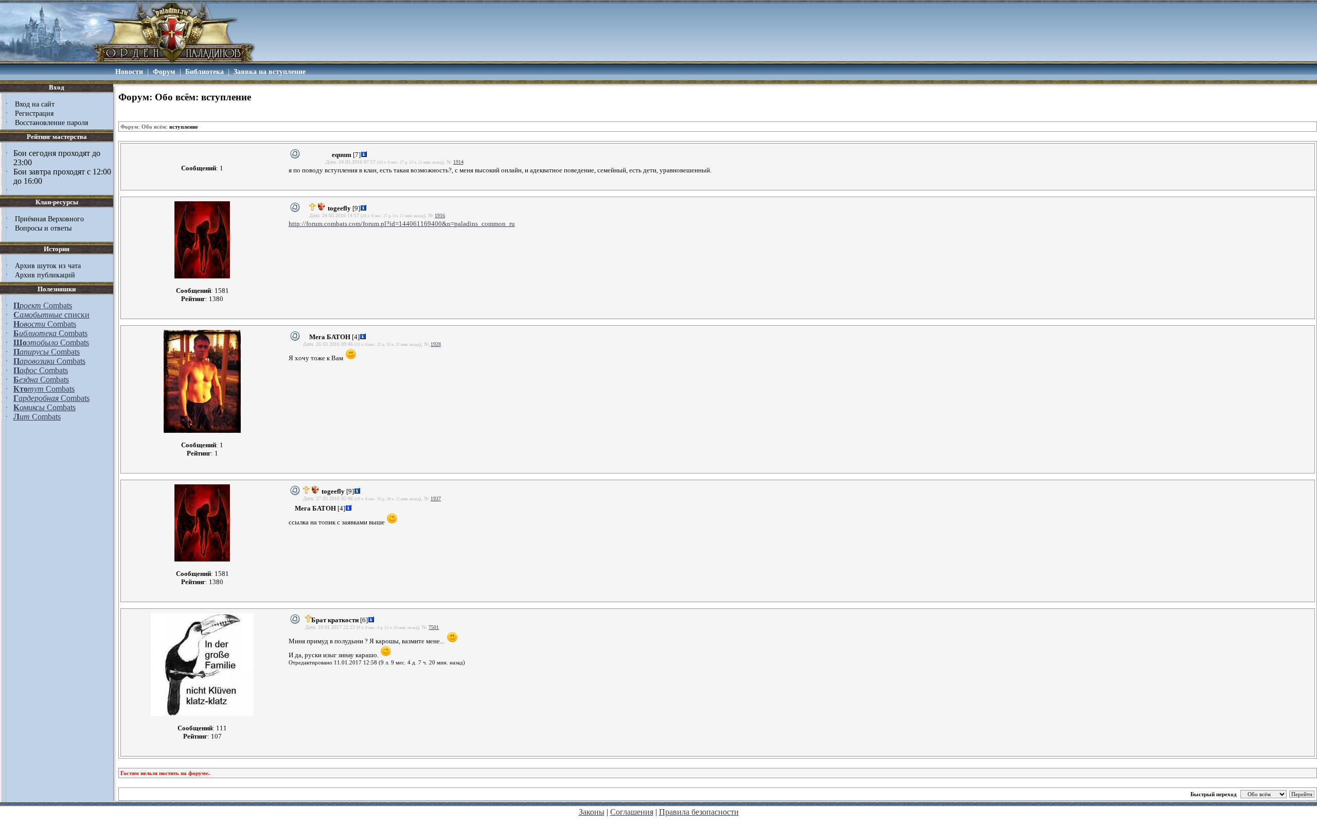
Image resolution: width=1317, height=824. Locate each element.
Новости (129, 71)
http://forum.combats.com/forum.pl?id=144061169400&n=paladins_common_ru (402, 223)
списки (51, 314)
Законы (591, 812)
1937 (436, 498)
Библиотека (204, 71)
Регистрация (34, 113)
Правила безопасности (699, 812)
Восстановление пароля (51, 122)
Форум (164, 71)
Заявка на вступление (270, 71)
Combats (42, 305)
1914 (458, 162)
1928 (436, 344)
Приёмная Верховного (49, 219)
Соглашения (631, 812)
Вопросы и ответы (43, 228)
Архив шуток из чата (48, 265)
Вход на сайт (35, 104)
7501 (434, 627)
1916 (440, 215)
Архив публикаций (45, 275)
